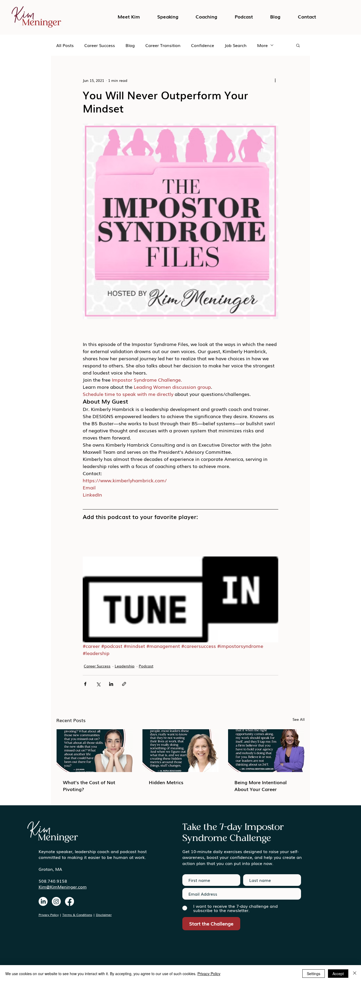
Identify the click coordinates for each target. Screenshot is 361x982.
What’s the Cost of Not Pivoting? (89, 785)
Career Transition (163, 45)
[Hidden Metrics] (180, 750)
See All (299, 719)
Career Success (99, 45)
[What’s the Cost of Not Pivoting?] (95, 750)
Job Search (236, 45)
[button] (244, 16)
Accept (338, 973)
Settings (313, 973)
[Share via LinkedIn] (111, 683)
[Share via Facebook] (85, 683)
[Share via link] (124, 683)
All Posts (65, 45)
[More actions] (275, 80)
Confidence (202, 45)
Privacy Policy (49, 914)
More (262, 45)
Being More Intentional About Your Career (260, 785)
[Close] (354, 973)
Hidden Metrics (166, 782)
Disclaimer (104, 914)
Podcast (146, 665)
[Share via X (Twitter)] (98, 683)
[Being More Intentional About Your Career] (266, 750)
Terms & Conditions (77, 914)
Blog (130, 45)
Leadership (125, 665)
